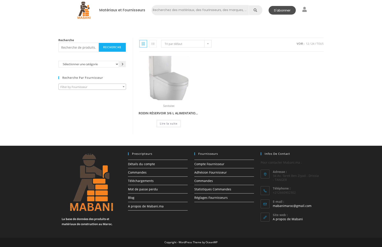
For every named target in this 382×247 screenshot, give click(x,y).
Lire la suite (169, 123)
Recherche (66, 40)
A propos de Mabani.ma (146, 206)
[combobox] (92, 87)
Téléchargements (141, 181)
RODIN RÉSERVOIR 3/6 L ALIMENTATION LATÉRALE (169, 113)
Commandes (137, 172)
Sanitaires (168, 106)
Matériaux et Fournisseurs (122, 10)
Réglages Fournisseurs (211, 197)
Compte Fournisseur (209, 164)
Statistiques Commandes (212, 189)
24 (312, 44)
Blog (131, 197)
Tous (320, 44)
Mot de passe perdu (143, 189)
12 (307, 44)
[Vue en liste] (153, 44)
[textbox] (92, 87)
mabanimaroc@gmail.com (292, 206)
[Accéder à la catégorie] (122, 64)
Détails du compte (141, 164)
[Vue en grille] (143, 44)
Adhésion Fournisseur (210, 172)
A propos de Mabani (288, 219)
